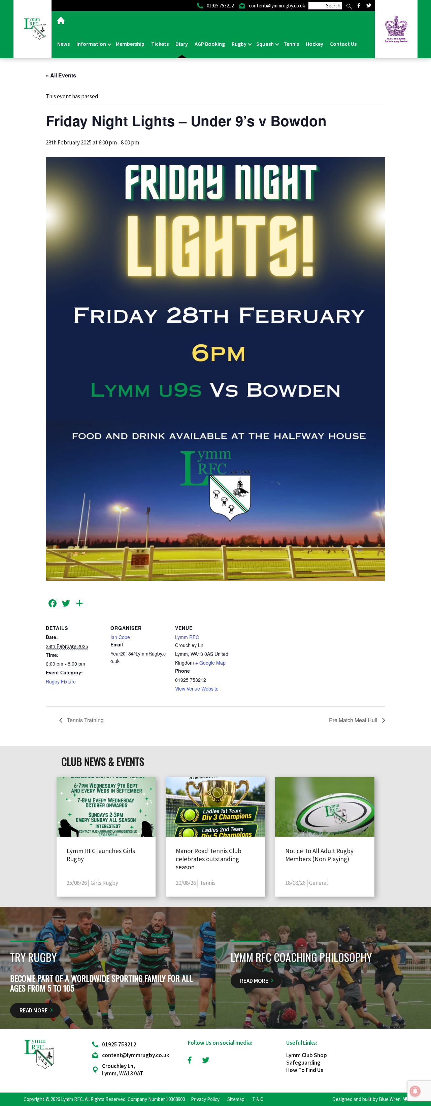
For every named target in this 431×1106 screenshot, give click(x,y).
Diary (181, 43)
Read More (34, 1010)
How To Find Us (304, 1070)
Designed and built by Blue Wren (366, 1099)
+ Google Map (210, 662)
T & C (257, 1099)
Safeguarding (303, 1062)
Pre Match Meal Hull (354, 720)
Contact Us (343, 43)
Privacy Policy (205, 1099)
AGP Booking (210, 43)
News (63, 43)
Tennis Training (85, 720)
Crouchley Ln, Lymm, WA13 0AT (122, 1069)
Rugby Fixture (61, 681)
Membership (130, 43)
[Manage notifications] (415, 1091)
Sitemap (235, 1099)
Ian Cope (120, 637)
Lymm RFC (187, 637)
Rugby (239, 43)
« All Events (61, 75)
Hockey (314, 43)
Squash (265, 43)
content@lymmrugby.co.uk (135, 1055)
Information (91, 43)
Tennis (291, 43)
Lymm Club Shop (306, 1055)
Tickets (160, 43)
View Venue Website (197, 688)
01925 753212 (119, 1044)
